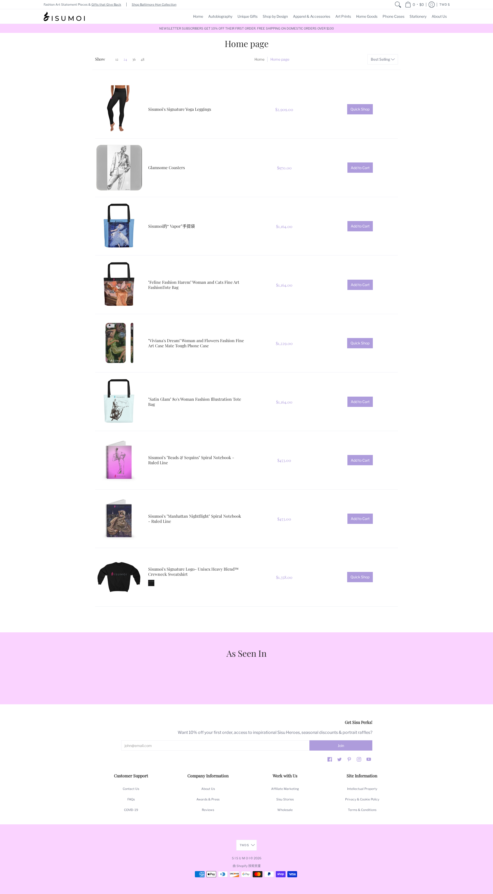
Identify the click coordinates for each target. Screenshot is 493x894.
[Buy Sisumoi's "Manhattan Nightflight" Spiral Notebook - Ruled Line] (119, 519)
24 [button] (125, 59)
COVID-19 (131, 810)
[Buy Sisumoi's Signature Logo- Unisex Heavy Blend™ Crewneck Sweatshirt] (119, 577)
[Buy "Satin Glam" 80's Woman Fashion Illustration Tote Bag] (119, 402)
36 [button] (134, 59)
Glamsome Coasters (166, 167)
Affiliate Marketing (285, 789)
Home (259, 59)
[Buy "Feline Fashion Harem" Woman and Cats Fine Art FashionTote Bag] (119, 285)
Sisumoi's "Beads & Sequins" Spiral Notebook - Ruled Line (191, 460)
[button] (414, 4)
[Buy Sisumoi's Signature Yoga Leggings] (119, 109)
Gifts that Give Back (106, 4)
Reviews (208, 810)
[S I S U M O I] (64, 16)
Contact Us (131, 789)
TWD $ (444, 4)
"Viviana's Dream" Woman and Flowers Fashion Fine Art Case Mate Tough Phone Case (196, 343)
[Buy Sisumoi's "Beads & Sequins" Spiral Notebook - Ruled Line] (119, 460)
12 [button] (116, 59)
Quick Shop (359, 109)
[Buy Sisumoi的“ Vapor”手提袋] (119, 226)
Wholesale (285, 810)
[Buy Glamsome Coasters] (119, 168)
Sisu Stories (285, 799)
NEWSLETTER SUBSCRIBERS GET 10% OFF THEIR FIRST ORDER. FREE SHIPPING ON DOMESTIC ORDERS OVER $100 (246, 28)
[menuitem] (398, 4)
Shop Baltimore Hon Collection (154, 4)
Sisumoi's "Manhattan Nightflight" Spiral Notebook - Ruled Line (194, 518)
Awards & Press (208, 799)
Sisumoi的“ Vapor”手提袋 (171, 226)
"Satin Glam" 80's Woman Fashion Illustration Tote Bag (194, 401)
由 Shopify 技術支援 (247, 866)
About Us (208, 789)
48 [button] (142, 59)
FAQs (131, 799)
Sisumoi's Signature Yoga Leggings (179, 109)
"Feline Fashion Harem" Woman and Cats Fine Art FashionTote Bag (193, 284)
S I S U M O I (241, 858)
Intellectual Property (362, 789)
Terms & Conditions (362, 810)
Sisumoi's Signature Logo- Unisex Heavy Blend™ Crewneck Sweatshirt (193, 571)
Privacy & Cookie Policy (362, 799)
